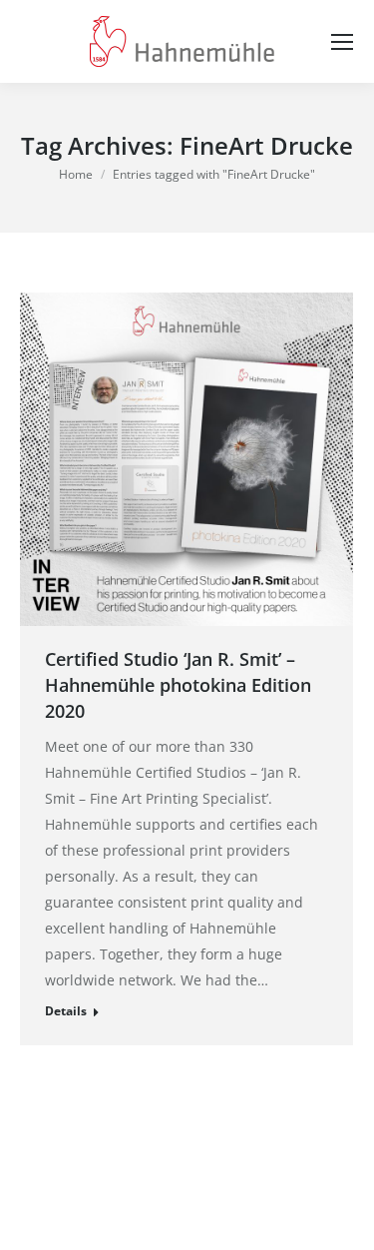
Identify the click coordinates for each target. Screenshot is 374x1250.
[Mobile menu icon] (342, 42)
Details (66, 1010)
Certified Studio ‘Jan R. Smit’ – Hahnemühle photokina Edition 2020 (178, 685)
